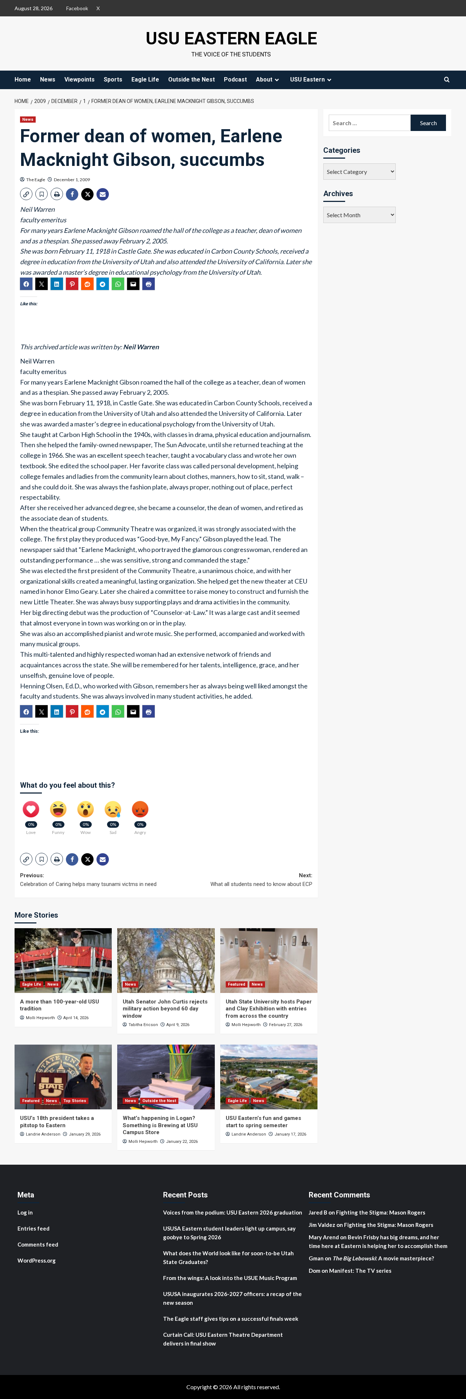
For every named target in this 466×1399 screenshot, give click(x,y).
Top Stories (74, 1100)
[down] (276, 79)
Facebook (77, 8)
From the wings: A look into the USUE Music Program (230, 1278)
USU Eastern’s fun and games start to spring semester (263, 1122)
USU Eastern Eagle (231, 38)
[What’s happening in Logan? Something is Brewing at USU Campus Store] (165, 1077)
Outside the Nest (191, 79)
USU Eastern (307, 79)
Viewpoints (79, 79)
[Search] (446, 79)
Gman (316, 1258)
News (47, 79)
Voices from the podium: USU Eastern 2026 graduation (232, 1212)
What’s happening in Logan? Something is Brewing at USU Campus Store (160, 1125)
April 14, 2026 (75, 1018)
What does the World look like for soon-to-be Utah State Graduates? (228, 1257)
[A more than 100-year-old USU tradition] (63, 960)
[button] (26, 194)
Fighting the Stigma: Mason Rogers (381, 1212)
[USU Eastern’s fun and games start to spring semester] (268, 1077)
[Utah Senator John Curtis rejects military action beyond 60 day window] (165, 960)
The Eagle (35, 179)
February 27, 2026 (285, 1024)
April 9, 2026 (177, 1024)
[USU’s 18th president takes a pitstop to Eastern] (63, 1077)
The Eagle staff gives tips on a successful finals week (230, 1318)
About (264, 79)
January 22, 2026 (182, 1141)
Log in (25, 1212)
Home (23, 79)
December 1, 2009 (72, 179)
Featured (236, 984)
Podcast (235, 79)
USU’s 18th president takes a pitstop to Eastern (57, 1122)
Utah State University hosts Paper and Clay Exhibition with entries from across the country (269, 1008)
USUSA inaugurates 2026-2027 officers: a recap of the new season (232, 1298)
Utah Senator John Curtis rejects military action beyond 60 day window (165, 1008)
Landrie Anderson (43, 1134)
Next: (261, 879)
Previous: (88, 879)
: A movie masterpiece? (383, 1258)
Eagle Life (145, 79)
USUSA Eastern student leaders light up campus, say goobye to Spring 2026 (229, 1232)
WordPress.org (36, 1260)
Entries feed (33, 1228)
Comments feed (37, 1244)
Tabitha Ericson (143, 1024)
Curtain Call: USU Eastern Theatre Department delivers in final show (223, 1339)
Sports (113, 79)
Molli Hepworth (40, 1018)
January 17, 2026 (290, 1134)
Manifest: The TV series (360, 1270)
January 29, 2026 (84, 1134)
